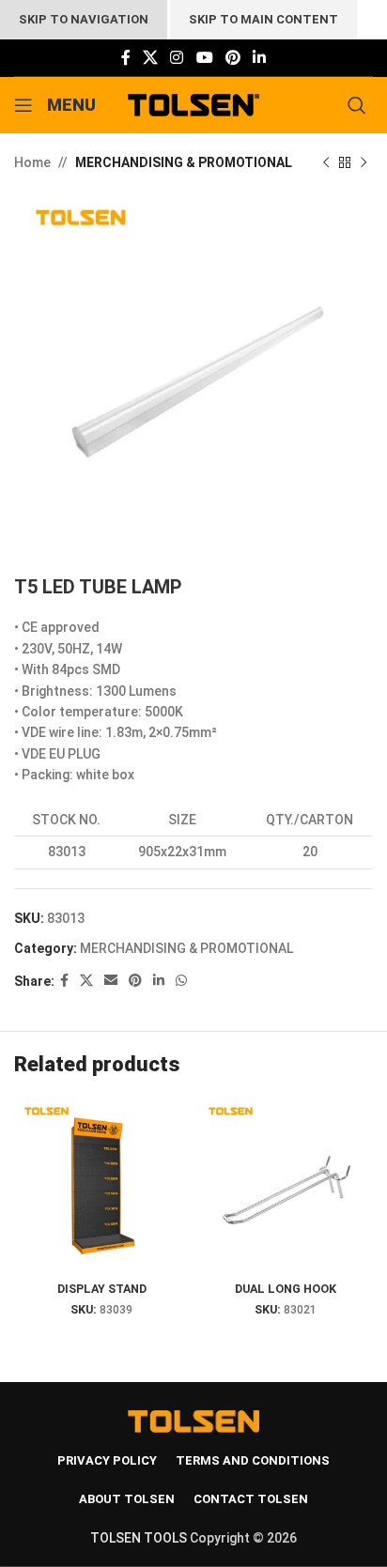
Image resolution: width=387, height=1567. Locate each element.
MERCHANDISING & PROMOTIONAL (183, 162)
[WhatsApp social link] (181, 980)
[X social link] (149, 57)
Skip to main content (263, 19)
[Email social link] (111, 980)
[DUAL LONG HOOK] (285, 1185)
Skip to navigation (83, 19)
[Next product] (363, 162)
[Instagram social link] (177, 57)
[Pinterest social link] (232, 57)
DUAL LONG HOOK (285, 1289)
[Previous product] (326, 162)
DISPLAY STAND (102, 1289)
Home (32, 162)
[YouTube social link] (204, 57)
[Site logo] (194, 104)
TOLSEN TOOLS (138, 1537)
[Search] (360, 105)
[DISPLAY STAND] (101, 1185)
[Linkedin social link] (259, 57)
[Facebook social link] (125, 57)
